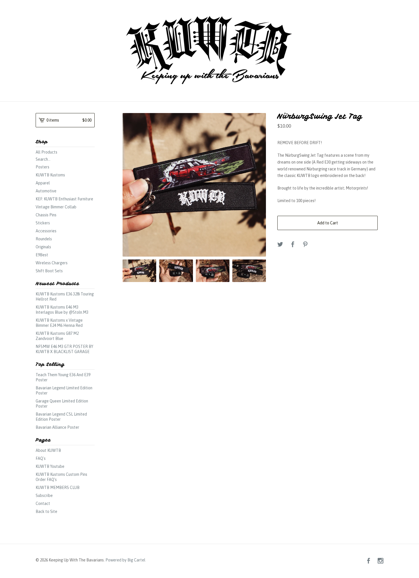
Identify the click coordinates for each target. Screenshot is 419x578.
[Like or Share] (293, 244)
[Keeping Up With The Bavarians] (209, 50)
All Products (46, 152)
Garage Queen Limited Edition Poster (62, 403)
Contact (43, 503)
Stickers (43, 223)
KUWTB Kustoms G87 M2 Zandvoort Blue (57, 336)
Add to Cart (327, 223)
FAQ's (41, 458)
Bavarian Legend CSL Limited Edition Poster (61, 417)
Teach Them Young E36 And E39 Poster (63, 377)
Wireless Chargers (52, 263)
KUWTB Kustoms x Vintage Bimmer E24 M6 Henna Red (59, 323)
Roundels (44, 239)
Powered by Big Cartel (125, 559)
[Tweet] (280, 244)
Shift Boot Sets (49, 271)
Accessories (46, 231)
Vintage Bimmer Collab (56, 207)
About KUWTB (48, 450)
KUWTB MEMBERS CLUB (58, 487)
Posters (42, 167)
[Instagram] (380, 561)
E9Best (42, 255)
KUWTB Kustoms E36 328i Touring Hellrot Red (65, 296)
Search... (43, 159)
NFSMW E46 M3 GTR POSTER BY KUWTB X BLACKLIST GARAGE (64, 349)
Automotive (46, 191)
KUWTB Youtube (50, 466)
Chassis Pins (46, 215)
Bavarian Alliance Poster (57, 427)
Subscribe (44, 495)
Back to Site (46, 511)
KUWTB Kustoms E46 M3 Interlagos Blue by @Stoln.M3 (62, 310)
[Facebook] (368, 561)
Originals (43, 247)
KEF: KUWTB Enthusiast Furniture (64, 199)
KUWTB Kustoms (50, 175)
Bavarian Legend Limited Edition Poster (64, 390)
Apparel (43, 183)
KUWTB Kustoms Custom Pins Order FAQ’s (61, 477)
